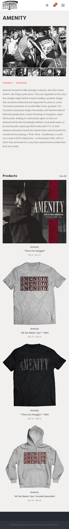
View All (62, 176)
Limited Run (52, 525)
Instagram (8, 82)
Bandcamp (21, 82)
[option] (34, 47)
